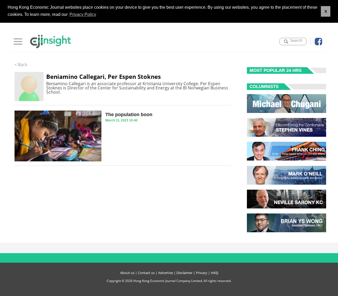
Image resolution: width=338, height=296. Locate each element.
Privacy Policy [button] (82, 14)
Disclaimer (184, 272)
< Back (21, 64)
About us (127, 272)
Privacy (201, 272)
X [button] (326, 11)
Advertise (165, 272)
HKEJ (214, 272)
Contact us (146, 272)
